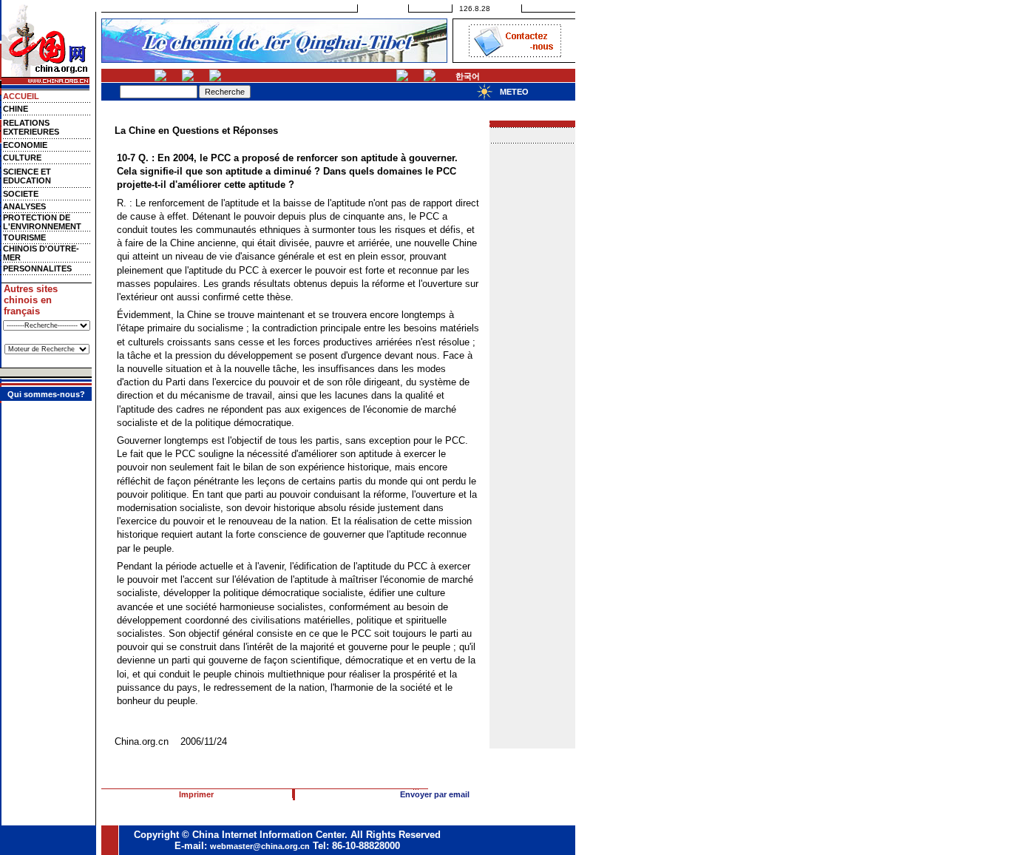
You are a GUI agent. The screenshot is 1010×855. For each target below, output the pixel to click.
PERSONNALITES (37, 268)
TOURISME (24, 237)
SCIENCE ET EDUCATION (27, 176)
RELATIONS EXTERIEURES (31, 127)
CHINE (15, 108)
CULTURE (22, 157)
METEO (514, 91)
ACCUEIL (21, 96)
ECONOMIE (25, 145)
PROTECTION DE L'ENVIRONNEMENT (42, 222)
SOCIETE (20, 193)
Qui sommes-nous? (46, 394)
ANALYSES (24, 206)
